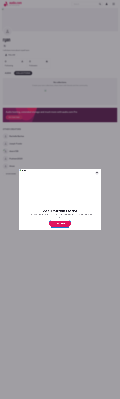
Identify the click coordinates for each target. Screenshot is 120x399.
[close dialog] (97, 173)
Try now (60, 224)
